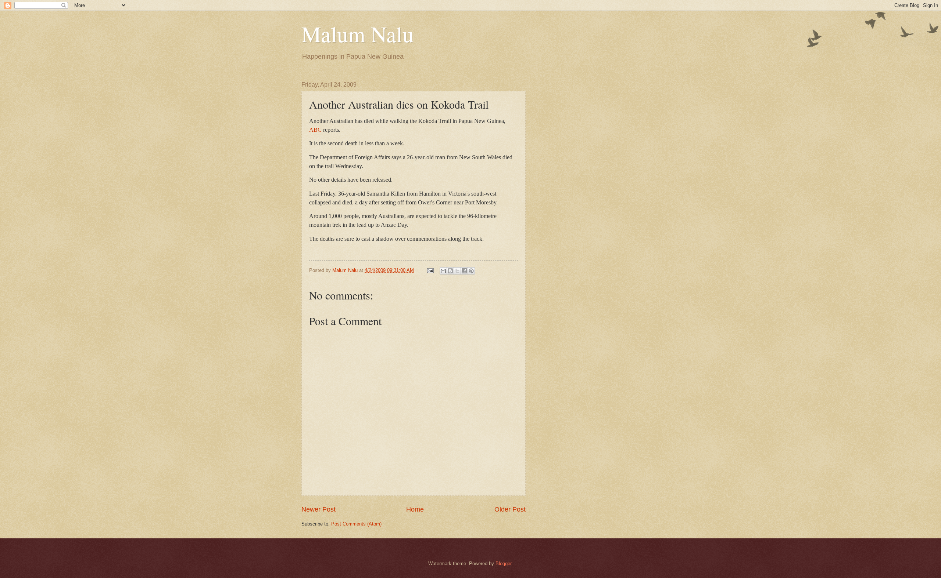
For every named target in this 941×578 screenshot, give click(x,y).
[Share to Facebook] (464, 271)
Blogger (503, 563)
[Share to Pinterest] (471, 271)
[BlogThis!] (450, 271)
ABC (315, 130)
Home (415, 509)
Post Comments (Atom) (356, 524)
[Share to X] (457, 271)
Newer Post (318, 509)
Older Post (510, 509)
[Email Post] (430, 270)
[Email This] (443, 271)
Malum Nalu (357, 33)
